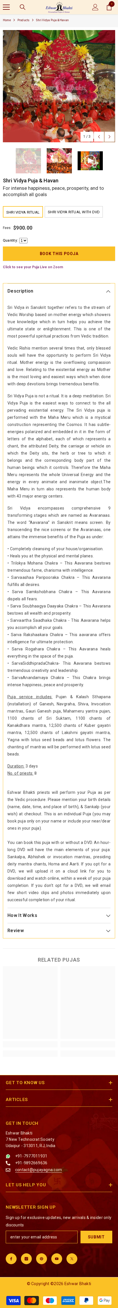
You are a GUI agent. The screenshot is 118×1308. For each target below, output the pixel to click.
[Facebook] (11, 1258)
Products (23, 20)
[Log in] (95, 7)
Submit (96, 1237)
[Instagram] (26, 1258)
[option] (59, 86)
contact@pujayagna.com (38, 1169)
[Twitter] (71, 1258)
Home (7, 20)
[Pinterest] (41, 1258)
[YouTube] (56, 1258)
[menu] (6, 7)
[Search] (22, 7)
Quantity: (10, 240)
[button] (99, 137)
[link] (30, 1044)
